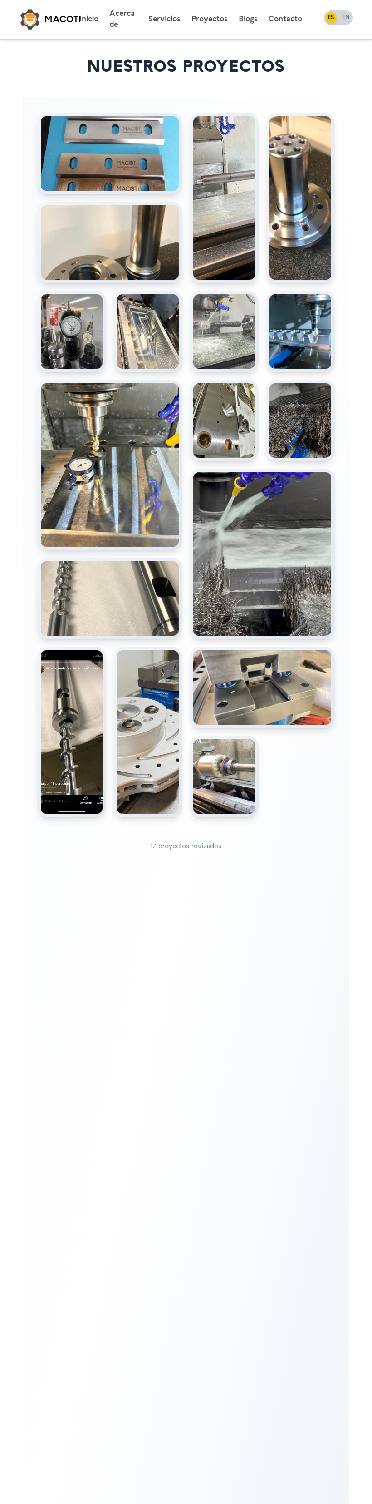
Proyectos (209, 19)
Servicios (164, 19)
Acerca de (122, 19)
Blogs (248, 19)
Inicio (88, 19)
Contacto (285, 19)
